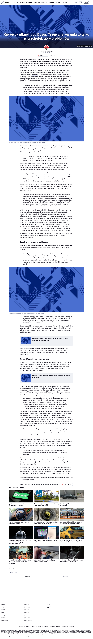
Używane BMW (26, 606)
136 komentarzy (44, 55)
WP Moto (48, 607)
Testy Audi (3, 604)
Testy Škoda (3, 617)
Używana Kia (26, 612)
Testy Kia (2, 612)
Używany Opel (26, 615)
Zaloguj (86, 2)
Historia (51, 2)
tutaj (28, 636)
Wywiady (58, 2)
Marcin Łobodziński (46, 51)
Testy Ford (3, 609)
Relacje (65, 2)
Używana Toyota (27, 618)
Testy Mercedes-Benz (5, 614)
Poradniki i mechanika (26, 2)
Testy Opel (3, 615)
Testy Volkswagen (4, 620)
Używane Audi (26, 604)
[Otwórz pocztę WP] (76, 2)
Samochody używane (40, 2)
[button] (80, 2)
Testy (15, 2)
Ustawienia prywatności (67, 626)
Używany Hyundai (27, 610)
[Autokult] (9, 2)
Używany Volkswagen (28, 620)
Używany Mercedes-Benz (28, 614)
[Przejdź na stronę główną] (2, 3)
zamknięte (35, 75)
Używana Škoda (27, 617)
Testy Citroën (3, 607)
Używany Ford (26, 609)
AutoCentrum (49, 606)
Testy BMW (3, 606)
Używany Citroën (27, 607)
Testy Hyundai (3, 610)
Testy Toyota (3, 618)
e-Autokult (49, 604)
